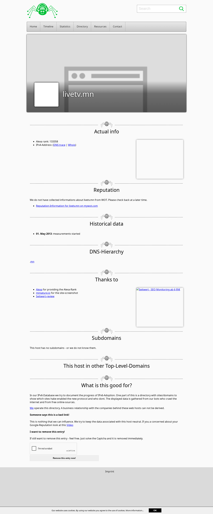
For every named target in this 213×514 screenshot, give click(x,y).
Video (70, 425)
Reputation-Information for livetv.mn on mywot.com (67, 206)
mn (32, 261)
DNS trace (59, 145)
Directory (82, 26)
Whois (71, 145)
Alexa (39, 289)
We (32, 408)
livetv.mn (78, 94)
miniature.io (43, 293)
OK (155, 510)
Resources (100, 26)
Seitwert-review (45, 296)
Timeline (48, 26)
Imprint (109, 471)
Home (33, 26)
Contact (117, 26)
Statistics (65, 26)
